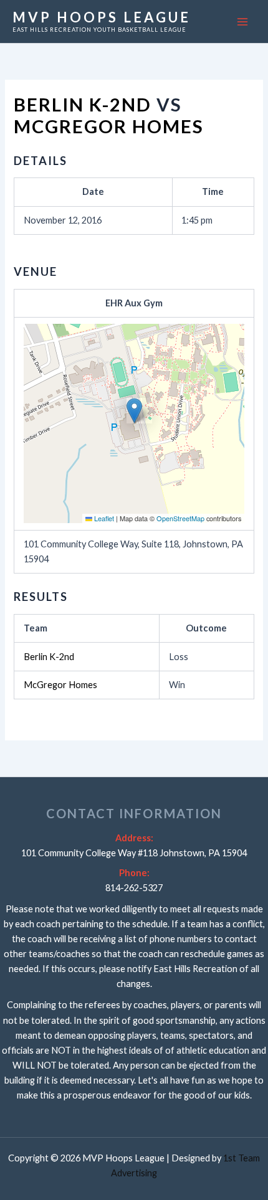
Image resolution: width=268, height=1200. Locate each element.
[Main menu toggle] (242, 22)
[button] (134, 410)
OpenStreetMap (180, 518)
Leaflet (103, 518)
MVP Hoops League (101, 17)
